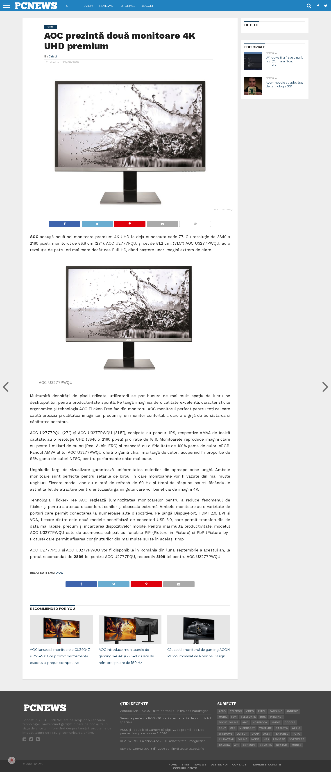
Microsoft (247, 728)
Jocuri (147, 5)
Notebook (260, 722)
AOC (59, 572)
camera (224, 745)
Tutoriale (127, 5)
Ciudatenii (226, 739)
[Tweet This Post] (97, 223)
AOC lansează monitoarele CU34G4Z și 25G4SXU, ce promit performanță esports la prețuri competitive (60, 656)
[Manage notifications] (11, 760)
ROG (263, 716)
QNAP (255, 733)
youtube (265, 728)
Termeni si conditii (266, 764)
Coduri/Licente (185, 768)
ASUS (222, 711)
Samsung (276, 711)
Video (250, 711)
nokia (255, 739)
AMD (245, 722)
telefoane (248, 716)
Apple (296, 728)
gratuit (282, 745)
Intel (261, 711)
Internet (276, 716)
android (292, 711)
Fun (233, 716)
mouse (296, 745)
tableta (282, 728)
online (242, 739)
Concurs (249, 745)
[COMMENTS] (195, 223)
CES (232, 728)
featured (281, 733)
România (266, 745)
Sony (222, 728)
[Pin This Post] (129, 223)
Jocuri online (228, 722)
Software (296, 739)
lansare (279, 739)
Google (290, 722)
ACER (266, 733)
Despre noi (219, 764)
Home (172, 764)
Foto (296, 733)
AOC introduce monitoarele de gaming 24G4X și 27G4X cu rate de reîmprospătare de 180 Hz (126, 656)
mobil (223, 716)
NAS (266, 739)
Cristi (53, 56)
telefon (236, 711)
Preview (86, 5)
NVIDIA (276, 722)
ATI (236, 745)
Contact (239, 764)
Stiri (69, 5)
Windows (225, 733)
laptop (242, 733)
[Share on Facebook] (64, 223)
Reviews (106, 5)
